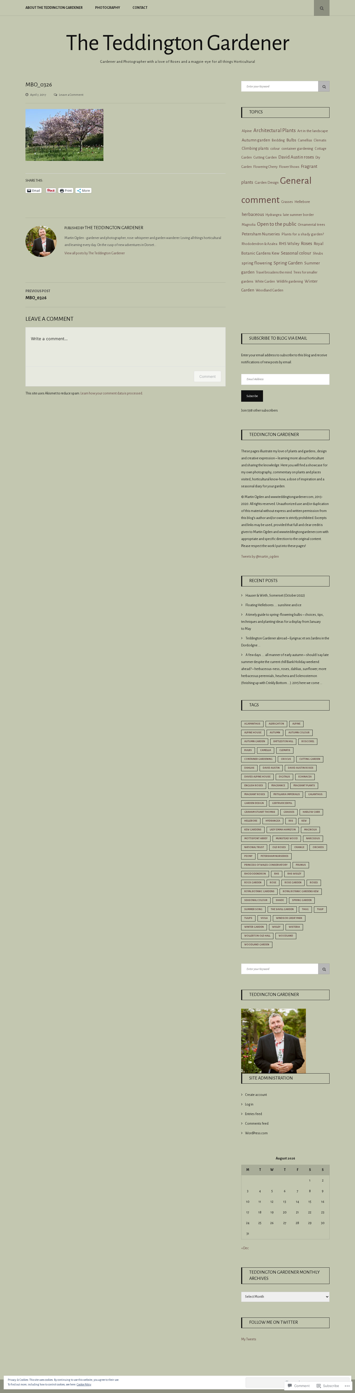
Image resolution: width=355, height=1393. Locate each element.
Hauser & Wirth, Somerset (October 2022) (275, 595)
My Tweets (248, 1339)
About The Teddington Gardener (54, 8)
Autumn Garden (254, 741)
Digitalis (284, 776)
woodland (286, 935)
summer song (253, 909)
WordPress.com (256, 1133)
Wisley (276, 927)
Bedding (278, 140)
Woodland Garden (269, 290)
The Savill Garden (282, 909)
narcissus (313, 838)
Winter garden (254, 927)
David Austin (271, 768)
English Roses (253, 785)
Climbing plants (255, 148)
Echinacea (305, 776)
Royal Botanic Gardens (259, 891)
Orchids (318, 847)
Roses (306, 243)
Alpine (247, 131)
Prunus (301, 865)
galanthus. (315, 794)
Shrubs (318, 253)
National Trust (254, 847)
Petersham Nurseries (261, 234)
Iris (290, 821)
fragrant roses (254, 794)
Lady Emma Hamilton (283, 829)
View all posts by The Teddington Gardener (94, 253)
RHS (276, 873)
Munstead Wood (287, 838)
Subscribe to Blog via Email (278, 338)
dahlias (249, 768)
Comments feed (256, 1123)
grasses (289, 812)
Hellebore (302, 202)
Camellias (305, 140)
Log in (249, 1104)
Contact (140, 8)
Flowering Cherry (265, 167)
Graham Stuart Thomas (259, 812)
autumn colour (299, 732)
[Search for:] (285, 86)
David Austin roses (296, 157)
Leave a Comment (71, 95)
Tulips (248, 918)
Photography (107, 8)
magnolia (310, 829)
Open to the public (276, 224)
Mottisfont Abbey (255, 838)
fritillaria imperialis (286, 794)
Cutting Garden (265, 157)
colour (275, 149)
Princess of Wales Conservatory (265, 865)
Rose (273, 882)
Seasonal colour (296, 253)
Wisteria (294, 927)
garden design (254, 803)
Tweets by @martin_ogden (260, 556)
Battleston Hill (283, 741)
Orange (299, 847)
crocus (286, 759)
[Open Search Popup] (322, 8)
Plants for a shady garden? (302, 234)
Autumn (275, 732)
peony (248, 856)
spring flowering (257, 263)
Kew (304, 821)
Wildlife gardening (290, 281)
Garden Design (267, 183)
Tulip (320, 909)
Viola (264, 918)
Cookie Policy (84, 1384)
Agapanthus (252, 723)
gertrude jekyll (282, 803)
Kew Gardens (252, 829)
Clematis (320, 140)
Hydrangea (273, 215)
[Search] (324, 86)
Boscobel (307, 741)
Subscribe (252, 396)
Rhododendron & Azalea (259, 244)
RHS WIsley (289, 243)
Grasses (287, 202)
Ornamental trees (311, 225)
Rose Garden (293, 882)
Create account (256, 1095)
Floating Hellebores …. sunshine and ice (273, 605)
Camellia (265, 750)
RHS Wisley (294, 873)
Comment (207, 376)
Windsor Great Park (289, 918)
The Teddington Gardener (177, 43)
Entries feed (253, 1114)
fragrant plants (304, 785)
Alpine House (252, 732)
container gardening (297, 149)
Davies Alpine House (257, 776)
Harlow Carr (311, 812)
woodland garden (256, 944)
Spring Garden (288, 262)
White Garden (265, 281)
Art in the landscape (312, 131)
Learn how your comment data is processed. (112, 393)
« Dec (245, 1248)
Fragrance (278, 785)
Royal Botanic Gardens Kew (301, 891)
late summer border (298, 215)
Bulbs (291, 140)
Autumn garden (256, 140)
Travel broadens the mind (274, 272)
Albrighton (276, 723)
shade (280, 900)
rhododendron (255, 873)
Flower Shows (289, 167)
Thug (305, 909)
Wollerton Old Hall (257, 935)
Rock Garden (252, 882)
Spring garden (302, 900)
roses (314, 882)
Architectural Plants (274, 130)
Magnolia (248, 225)
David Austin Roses (300, 768)
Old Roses (279, 847)
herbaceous (253, 214)
